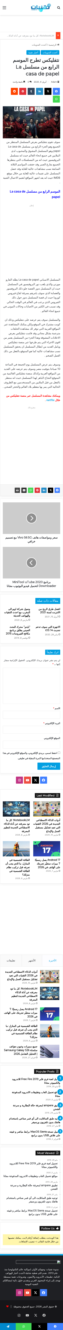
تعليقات (11, 960)
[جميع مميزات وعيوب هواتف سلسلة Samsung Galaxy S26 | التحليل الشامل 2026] (49, 1051)
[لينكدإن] (44, 490)
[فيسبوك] (57, 490)
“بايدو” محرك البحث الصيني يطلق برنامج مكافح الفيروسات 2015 (18, 630)
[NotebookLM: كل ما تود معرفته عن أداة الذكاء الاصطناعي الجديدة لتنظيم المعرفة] (16, 809)
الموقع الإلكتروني (52, 738)
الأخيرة (52, 960)
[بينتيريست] (37, 490)
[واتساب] (30, 490)
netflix (50, 400)
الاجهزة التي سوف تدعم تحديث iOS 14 (48, 628)
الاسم (56, 708)
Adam (54, 81)
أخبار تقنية (33, 52)
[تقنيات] (40, 7)
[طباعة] (17, 490)
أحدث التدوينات (39, 44)
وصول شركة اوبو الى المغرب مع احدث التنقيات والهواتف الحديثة (17, 612)
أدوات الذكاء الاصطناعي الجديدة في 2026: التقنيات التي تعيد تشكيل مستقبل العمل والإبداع (21, 975)
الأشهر (32, 960)
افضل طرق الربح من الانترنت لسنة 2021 (49, 610)
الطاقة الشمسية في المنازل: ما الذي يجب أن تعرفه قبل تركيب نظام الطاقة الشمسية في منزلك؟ (17, 867)
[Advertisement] (30, 23)
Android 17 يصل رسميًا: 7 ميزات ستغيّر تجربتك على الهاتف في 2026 (47, 863)
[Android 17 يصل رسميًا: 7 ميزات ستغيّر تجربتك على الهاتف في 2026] (46, 848)
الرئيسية (52, 44)
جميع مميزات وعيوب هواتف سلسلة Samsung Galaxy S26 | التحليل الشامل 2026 (20, 1050)
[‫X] (50, 490)
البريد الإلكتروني (51, 723)
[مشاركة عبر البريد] (24, 490)
